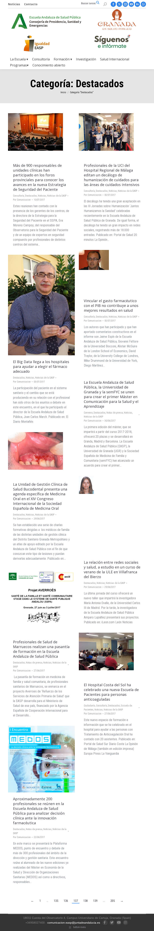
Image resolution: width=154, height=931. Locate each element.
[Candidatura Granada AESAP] (117, 28)
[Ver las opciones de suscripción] (112, 42)
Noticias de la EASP (56, 195)
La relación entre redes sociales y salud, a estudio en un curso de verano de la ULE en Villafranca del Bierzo (112, 569)
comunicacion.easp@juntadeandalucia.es (73, 922)
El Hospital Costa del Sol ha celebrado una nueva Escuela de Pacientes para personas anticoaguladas (111, 692)
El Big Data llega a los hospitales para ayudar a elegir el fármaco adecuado (41, 366)
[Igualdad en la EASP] (43, 43)
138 (85, 901)
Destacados (31, 195)
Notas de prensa (114, 412)
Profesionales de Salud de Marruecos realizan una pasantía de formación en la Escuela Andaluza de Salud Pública (41, 649)
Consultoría (18, 195)
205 (112, 901)
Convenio (88, 412)
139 (95, 901)
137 (76, 901)
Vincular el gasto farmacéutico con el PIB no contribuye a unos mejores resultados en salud (111, 305)
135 (56, 901)
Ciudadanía (89, 705)
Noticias (42, 195)
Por (22, 199)
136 (66, 901)
